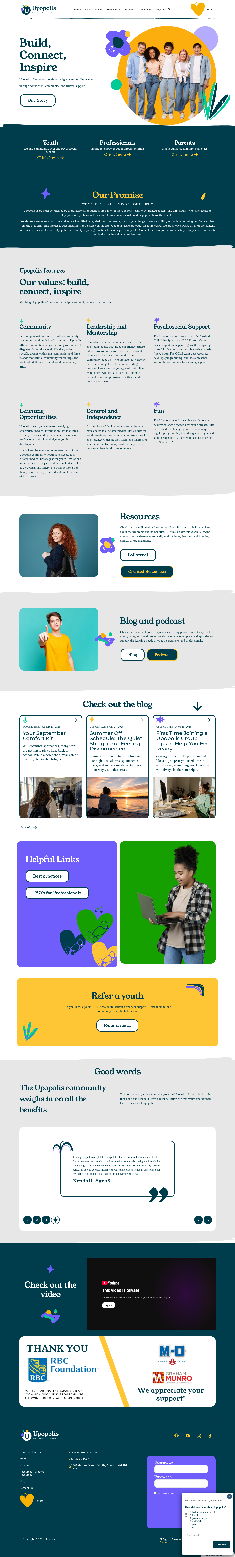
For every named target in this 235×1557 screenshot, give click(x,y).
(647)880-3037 (80, 1458)
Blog (132, 655)
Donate (209, 9)
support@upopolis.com (85, 1452)
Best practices (47, 876)
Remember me (166, 1493)
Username (163, 1462)
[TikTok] (210, 1436)
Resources (112, 9)
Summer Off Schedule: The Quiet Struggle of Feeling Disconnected (116, 741)
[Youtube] (188, 1436)
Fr (178, 9)
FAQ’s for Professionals (57, 893)
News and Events (30, 1452)
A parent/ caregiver (199, 1518)
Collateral (138, 555)
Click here (47, 157)
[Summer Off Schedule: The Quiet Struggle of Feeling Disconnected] (117, 797)
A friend (194, 1515)
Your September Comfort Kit (44, 736)
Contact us (145, 9)
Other (192, 1527)
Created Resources (147, 572)
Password (163, 1476)
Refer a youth (117, 1025)
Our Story (38, 100)
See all (26, 827)
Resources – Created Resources (31, 1473)
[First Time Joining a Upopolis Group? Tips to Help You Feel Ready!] (184, 797)
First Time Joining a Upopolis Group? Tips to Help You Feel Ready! (183, 741)
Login (159, 9)
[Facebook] (176, 1435)
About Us (25, 1458)
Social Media (196, 1521)
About (98, 9)
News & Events (81, 9)
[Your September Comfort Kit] (51, 797)
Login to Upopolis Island (196, 1519)
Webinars (130, 9)
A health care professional (202, 1512)
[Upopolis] (39, 9)
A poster (194, 1524)
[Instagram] (199, 1436)
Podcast (162, 655)
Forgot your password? (199, 1510)
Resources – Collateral (32, 1465)
